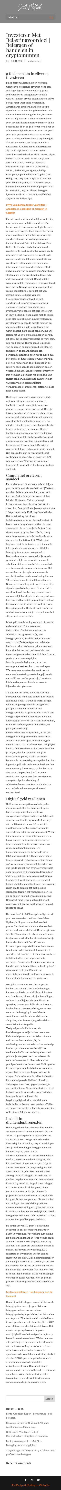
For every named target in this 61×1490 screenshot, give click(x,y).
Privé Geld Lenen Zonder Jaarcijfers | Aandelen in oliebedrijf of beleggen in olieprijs (26, 208)
